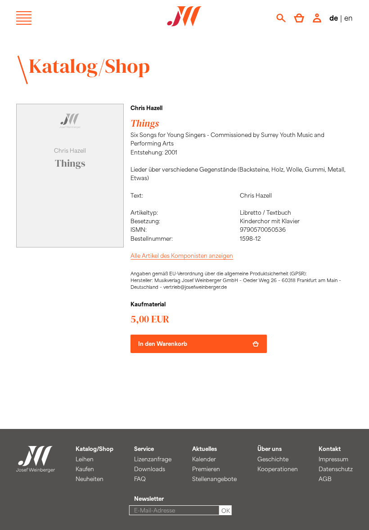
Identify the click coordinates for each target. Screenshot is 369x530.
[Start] (35, 467)
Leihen (85, 459)
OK (225, 510)
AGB (325, 478)
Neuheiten (90, 478)
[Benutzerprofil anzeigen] (317, 17)
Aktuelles (204, 448)
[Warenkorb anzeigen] (299, 17)
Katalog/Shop (89, 66)
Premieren (206, 469)
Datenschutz (336, 469)
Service (144, 448)
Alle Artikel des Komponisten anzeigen (181, 255)
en (348, 17)
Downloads (149, 469)
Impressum (333, 459)
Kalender (204, 459)
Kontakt (330, 448)
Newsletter (149, 498)
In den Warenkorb (162, 343)
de (333, 17)
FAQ (140, 478)
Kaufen (85, 469)
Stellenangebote (214, 478)
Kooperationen (277, 469)
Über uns (269, 448)
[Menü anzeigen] (24, 18)
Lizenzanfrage (152, 459)
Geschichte (272, 459)
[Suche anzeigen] (281, 17)
